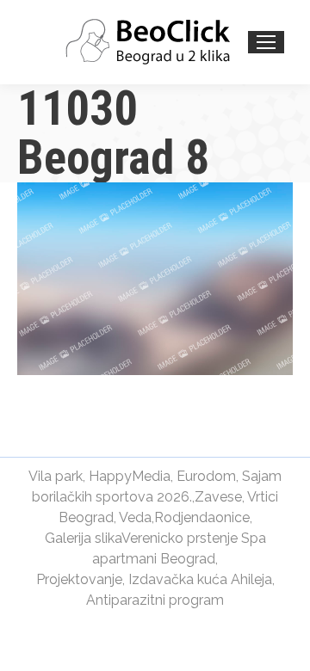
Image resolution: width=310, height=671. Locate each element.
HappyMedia (129, 476)
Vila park (55, 476)
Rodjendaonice (202, 517)
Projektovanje (79, 579)
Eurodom (206, 476)
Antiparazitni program (155, 600)
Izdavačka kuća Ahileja (200, 579)
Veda (135, 517)
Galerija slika (83, 538)
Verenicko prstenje (179, 538)
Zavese (218, 497)
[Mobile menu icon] (266, 42)
